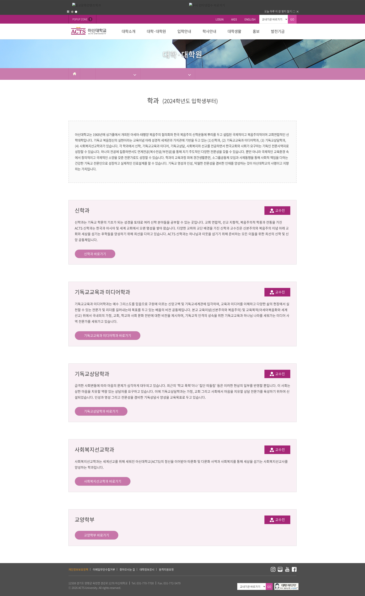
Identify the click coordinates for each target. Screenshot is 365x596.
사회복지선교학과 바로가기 (102, 481)
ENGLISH (250, 19)
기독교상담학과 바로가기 (101, 411)
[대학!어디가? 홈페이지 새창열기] (286, 585)
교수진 (280, 210)
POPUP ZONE (81, 19)
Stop (68, 11)
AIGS (234, 19)
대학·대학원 (156, 31)
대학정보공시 (147, 569)
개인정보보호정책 (78, 569)
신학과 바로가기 (95, 253)
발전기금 (278, 31)
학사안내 (209, 31)
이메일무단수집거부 (104, 569)
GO (292, 19)
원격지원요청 (166, 569)
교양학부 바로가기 (96, 535)
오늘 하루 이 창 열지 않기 (278, 11)
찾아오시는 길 (127, 569)
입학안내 (184, 31)
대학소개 (128, 31)
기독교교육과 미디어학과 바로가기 (107, 335)
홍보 (256, 31)
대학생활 (234, 31)
